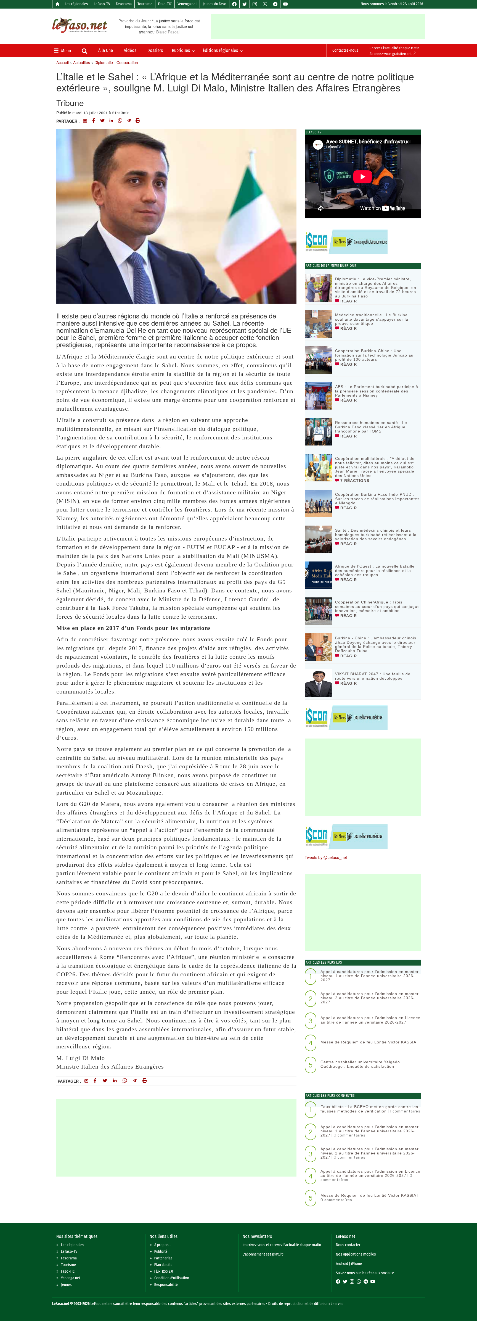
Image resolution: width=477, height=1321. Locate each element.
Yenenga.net (187, 4)
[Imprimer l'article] (138, 121)
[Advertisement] (318, 26)
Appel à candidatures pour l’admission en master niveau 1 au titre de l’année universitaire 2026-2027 (369, 975)
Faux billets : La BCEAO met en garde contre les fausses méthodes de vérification (369, 1108)
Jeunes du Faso (214, 4)
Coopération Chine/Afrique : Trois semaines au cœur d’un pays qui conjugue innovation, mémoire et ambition (377, 606)
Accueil (62, 62)
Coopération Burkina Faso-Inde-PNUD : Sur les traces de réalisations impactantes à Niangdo (377, 498)
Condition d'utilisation (171, 1278)
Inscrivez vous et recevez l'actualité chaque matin (282, 1245)
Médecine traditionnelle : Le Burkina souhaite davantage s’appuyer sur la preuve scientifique (371, 319)
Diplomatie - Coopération (116, 62)
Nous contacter (348, 1245)
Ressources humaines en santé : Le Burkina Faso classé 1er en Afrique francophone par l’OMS (371, 426)
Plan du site (163, 1264)
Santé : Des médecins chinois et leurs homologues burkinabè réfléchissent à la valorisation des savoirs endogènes (376, 534)
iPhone (356, 1263)
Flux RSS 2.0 (163, 1271)
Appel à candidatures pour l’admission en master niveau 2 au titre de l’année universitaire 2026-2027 (369, 998)
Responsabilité (166, 1284)
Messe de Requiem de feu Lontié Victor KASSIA (368, 1042)
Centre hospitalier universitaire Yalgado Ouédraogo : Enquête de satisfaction (360, 1064)
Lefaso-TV (102, 4)
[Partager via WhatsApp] (120, 121)
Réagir (348, 301)
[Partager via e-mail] (85, 121)
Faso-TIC (165, 4)
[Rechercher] (84, 51)
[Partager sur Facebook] (93, 121)
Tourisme (144, 4)
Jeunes (66, 1284)
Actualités (81, 62)
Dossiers (155, 50)
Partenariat (163, 1258)
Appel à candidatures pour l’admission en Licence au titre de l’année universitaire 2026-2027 (370, 1020)
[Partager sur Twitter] (102, 121)
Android (342, 1263)
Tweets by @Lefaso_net (326, 857)
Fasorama (124, 4)
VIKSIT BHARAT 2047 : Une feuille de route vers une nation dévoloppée (372, 676)
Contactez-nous (345, 50)
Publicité (161, 1251)
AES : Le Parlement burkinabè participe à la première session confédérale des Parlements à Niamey (376, 390)
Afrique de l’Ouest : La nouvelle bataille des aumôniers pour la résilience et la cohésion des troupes (375, 570)
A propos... (162, 1245)
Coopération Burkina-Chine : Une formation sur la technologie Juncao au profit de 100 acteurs (374, 355)
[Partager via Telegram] (129, 121)
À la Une (105, 50)
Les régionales (76, 4)
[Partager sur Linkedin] (111, 121)
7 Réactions (354, 480)
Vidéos (130, 50)
